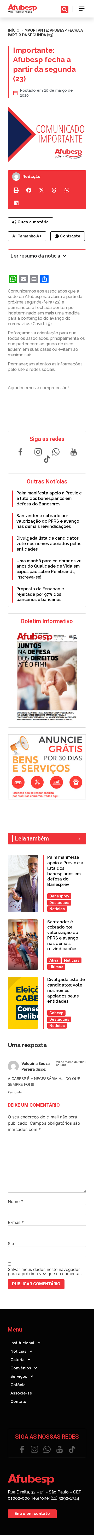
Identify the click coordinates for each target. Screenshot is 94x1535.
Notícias (18, 1351)
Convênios (20, 1368)
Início (13, 30)
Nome (15, 1201)
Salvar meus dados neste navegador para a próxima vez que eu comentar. (45, 1271)
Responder (15, 1092)
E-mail (16, 1222)
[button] (81, 8)
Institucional (22, 1343)
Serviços (18, 1376)
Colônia (18, 1384)
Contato (18, 1401)
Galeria (17, 1359)
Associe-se (21, 1393)
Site (11, 1243)
